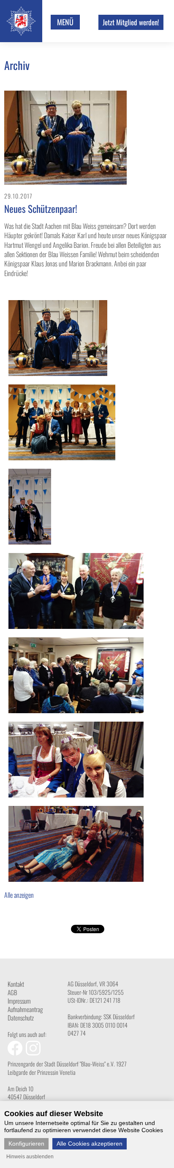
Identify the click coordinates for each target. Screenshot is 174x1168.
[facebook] (17, 1052)
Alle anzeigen (19, 895)
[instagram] (34, 1052)
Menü (65, 21)
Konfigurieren (26, 1143)
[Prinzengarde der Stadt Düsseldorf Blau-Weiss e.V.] (21, 33)
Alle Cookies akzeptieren (89, 1143)
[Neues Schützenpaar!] (65, 181)
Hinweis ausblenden (30, 1157)
